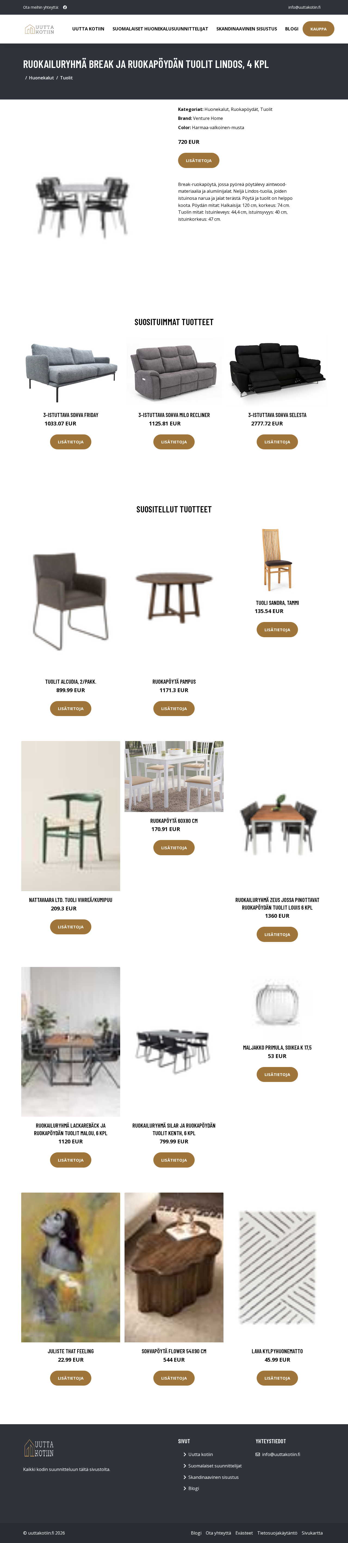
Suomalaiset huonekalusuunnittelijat (160, 29)
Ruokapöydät (244, 109)
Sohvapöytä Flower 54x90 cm (174, 1351)
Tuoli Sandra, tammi (277, 602)
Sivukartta (312, 1533)
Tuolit (66, 78)
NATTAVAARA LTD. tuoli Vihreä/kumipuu (70, 899)
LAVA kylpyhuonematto (277, 1351)
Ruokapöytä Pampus (174, 681)
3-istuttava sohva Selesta (277, 414)
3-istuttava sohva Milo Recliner (174, 414)
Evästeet (244, 1533)
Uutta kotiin (88, 29)
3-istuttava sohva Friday (70, 414)
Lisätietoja (199, 160)
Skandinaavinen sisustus (246, 29)
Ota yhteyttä (218, 1533)
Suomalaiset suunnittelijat (215, 1466)
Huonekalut (41, 78)
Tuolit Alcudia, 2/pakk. (70, 681)
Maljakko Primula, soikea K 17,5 (277, 1047)
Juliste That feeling (71, 1351)
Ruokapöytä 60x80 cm (174, 820)
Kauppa (318, 29)
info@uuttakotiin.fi (304, 7)
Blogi (292, 29)
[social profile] (65, 7)
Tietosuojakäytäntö (277, 1533)
